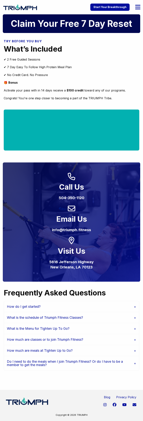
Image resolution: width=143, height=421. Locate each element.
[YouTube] (124, 405)
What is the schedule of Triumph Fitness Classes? (45, 317)
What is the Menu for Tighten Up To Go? (38, 328)
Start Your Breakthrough (109, 7)
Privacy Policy (126, 397)
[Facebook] (114, 405)
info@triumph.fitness (71, 230)
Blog (107, 397)
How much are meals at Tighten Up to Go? (40, 350)
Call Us (71, 186)
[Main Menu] (138, 7)
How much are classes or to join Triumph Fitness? (45, 339)
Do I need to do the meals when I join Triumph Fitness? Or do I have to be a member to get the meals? (65, 363)
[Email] (134, 405)
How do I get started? (24, 306)
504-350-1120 (71, 198)
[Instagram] (105, 405)
